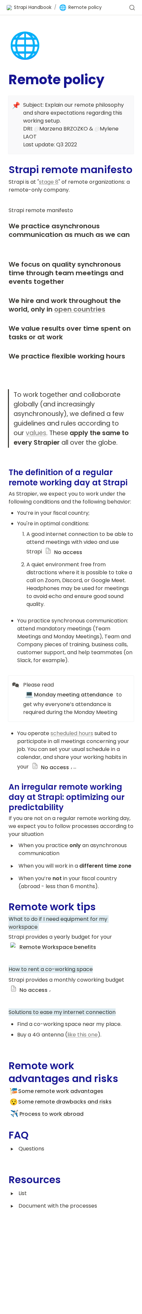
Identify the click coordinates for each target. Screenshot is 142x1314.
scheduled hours (72, 733)
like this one (82, 1034)
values (36, 433)
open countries (79, 309)
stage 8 (48, 182)
